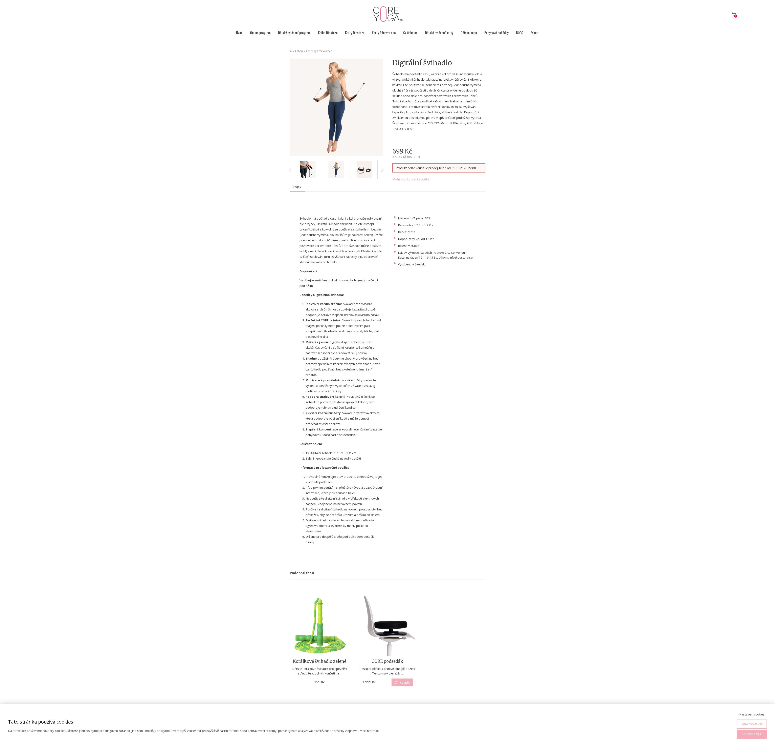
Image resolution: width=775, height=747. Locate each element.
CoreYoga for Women (319, 51)
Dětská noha (469, 32)
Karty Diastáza (354, 32)
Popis (297, 186)
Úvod (239, 32)
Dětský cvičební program (294, 32)
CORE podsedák (387, 661)
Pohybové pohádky (496, 32)
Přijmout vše (751, 734)
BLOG (519, 32)
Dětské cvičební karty (439, 32)
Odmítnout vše (752, 724)
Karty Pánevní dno (384, 32)
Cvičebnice (410, 32)
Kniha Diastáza (328, 32)
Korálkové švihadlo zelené (319, 661)
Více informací (369, 731)
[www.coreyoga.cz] (387, 14)
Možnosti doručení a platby (411, 179)
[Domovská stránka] (291, 51)
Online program (260, 32)
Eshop (534, 32)
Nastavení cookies (752, 714)
